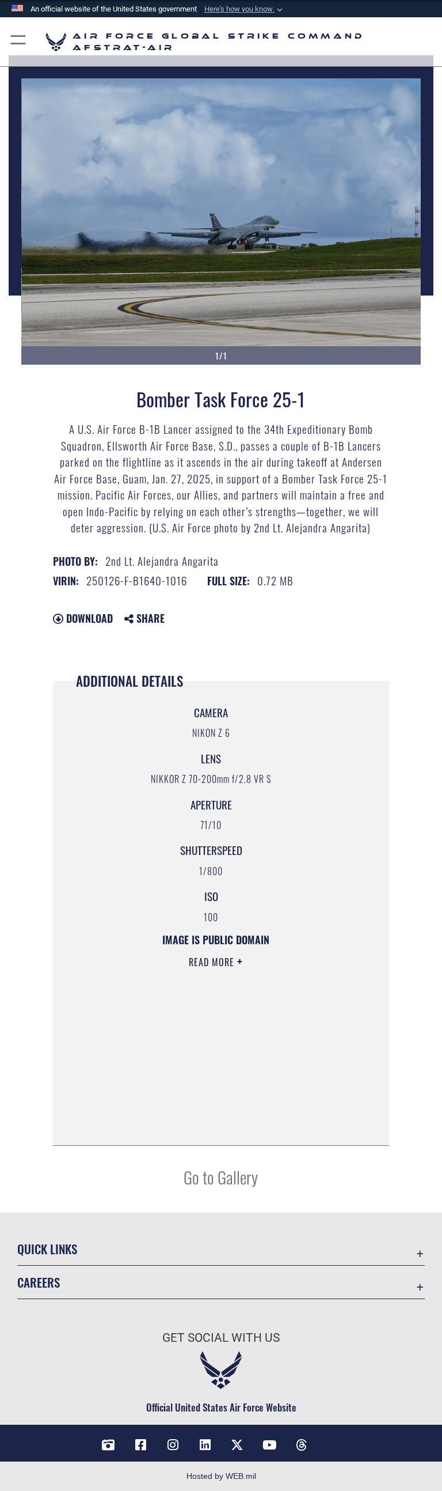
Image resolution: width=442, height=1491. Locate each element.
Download (88, 618)
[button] (244, 9)
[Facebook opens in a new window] (140, 1445)
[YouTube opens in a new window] (269, 1445)
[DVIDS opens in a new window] (108, 1445)
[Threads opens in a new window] (301, 1445)
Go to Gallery (221, 1176)
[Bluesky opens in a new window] (333, 1441)
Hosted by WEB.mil (221, 1476)
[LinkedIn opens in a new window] (205, 1445)
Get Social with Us (221, 1338)
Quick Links (47, 1249)
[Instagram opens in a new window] (172, 1445)
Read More (213, 962)
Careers (38, 1282)
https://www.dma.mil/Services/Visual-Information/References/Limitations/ (203, 1051)
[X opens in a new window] (237, 1445)
